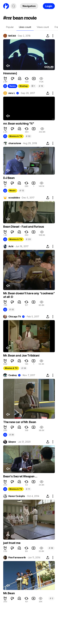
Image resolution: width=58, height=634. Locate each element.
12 (41, 86)
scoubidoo (14, 198)
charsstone (14, 143)
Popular (10, 27)
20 (28, 239)
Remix (12, 86)
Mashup (23, 86)
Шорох (12, 442)
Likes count (25, 27)
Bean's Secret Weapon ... (20, 476)
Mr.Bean (9, 593)
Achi (10, 246)
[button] (5, 78)
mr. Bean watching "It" (18, 123)
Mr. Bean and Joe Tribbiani (21, 355)
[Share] (48, 36)
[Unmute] (8, 66)
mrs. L (11, 93)
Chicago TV (14, 316)
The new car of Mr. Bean (19, 422)
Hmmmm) (10, 73)
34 (23, 368)
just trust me (11, 543)
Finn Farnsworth (17, 557)
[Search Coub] (13, 6)
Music (12, 190)
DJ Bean (9, 178)
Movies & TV (15, 136)
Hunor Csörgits (16, 496)
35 (11, 434)
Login (48, 6)
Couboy (12, 375)
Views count (43, 27)
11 (28, 489)
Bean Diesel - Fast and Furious (23, 226)
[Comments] (20, 78)
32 (28, 136)
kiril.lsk (12, 36)
